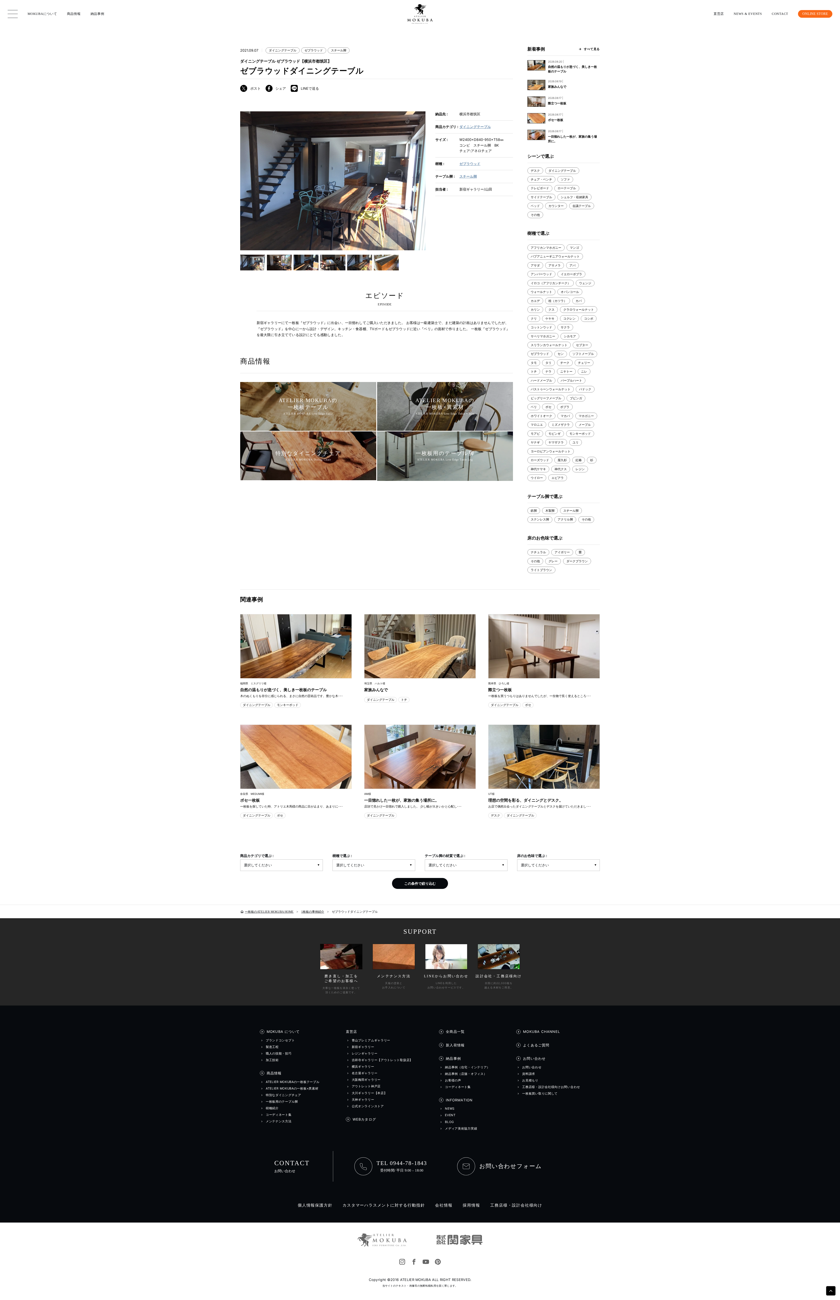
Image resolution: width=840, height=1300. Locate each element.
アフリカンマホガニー (546, 247)
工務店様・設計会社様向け (516, 1205)
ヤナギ (535, 442)
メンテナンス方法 (279, 1121)
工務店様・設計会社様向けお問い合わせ (551, 1087)
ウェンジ (585, 283)
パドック (585, 389)
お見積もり (530, 1080)
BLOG (449, 1122)
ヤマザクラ (556, 442)
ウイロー (537, 478)
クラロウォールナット (578, 309)
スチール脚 (338, 50)
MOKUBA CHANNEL (541, 1032)
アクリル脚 (565, 519)
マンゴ (574, 247)
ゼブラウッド (313, 50)
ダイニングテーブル (282, 50)
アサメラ (554, 265)
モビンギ (554, 433)
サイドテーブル (541, 197)
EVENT (450, 1115)
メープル (585, 424)
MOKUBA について (283, 1032)
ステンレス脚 (540, 519)
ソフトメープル (583, 354)
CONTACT (780, 14)
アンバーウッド (541, 274)
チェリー (584, 362)
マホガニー (586, 416)
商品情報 (74, 14)
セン (561, 354)
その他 (535, 215)
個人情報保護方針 (315, 1205)
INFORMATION (459, 1100)
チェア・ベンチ (541, 179)
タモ (534, 362)
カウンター (556, 206)
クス (551, 309)
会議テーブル (581, 206)
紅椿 (579, 460)
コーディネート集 (279, 1114)
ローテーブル (567, 188)
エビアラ (557, 478)
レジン (580, 469)
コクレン (569, 318)
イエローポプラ (571, 274)
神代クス (561, 469)
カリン (535, 309)
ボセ (548, 407)
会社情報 (443, 1205)
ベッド (535, 206)
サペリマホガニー (543, 336)
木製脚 (550, 510)
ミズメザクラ (560, 424)
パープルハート (571, 380)
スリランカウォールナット (549, 345)
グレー (553, 561)
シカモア (570, 336)
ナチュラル (538, 552)
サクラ (565, 327)
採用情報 (471, 1205)
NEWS (450, 1108)
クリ (534, 318)
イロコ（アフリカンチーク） (550, 283)
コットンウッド (541, 327)
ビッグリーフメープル (546, 398)
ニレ (584, 371)
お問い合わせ (534, 1058)
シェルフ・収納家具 (574, 197)
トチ (534, 371)
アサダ (535, 265)
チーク (564, 362)
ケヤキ (550, 318)
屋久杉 (562, 460)
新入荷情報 (455, 1045)
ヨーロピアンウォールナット (550, 451)
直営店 (719, 14)
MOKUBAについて (42, 14)
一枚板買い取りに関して (540, 1093)
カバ (579, 301)
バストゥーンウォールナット (550, 389)
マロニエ (537, 424)
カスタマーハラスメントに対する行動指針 (384, 1205)
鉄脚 (534, 510)
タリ (548, 362)
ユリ (575, 442)
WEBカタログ (364, 1119)
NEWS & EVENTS (748, 14)
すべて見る (592, 49)
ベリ (534, 407)
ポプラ (564, 407)
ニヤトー (566, 371)
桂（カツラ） (557, 301)
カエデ (535, 301)
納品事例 (97, 14)
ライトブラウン (541, 570)
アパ (572, 265)
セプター (582, 345)
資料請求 (528, 1074)
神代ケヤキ (538, 469)
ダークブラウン (577, 561)
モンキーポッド (580, 433)
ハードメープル (541, 380)
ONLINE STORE (815, 14)
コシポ (588, 318)
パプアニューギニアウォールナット (555, 256)
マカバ (565, 416)
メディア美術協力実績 (461, 1128)
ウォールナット (541, 292)
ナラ (548, 371)
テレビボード (540, 188)
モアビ (535, 433)
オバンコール (570, 292)
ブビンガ (576, 398)
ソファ (565, 179)
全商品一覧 (455, 1032)
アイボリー (562, 552)
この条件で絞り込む (420, 883)
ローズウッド (540, 460)
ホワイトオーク (541, 416)
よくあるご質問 (536, 1045)
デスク (535, 170)
